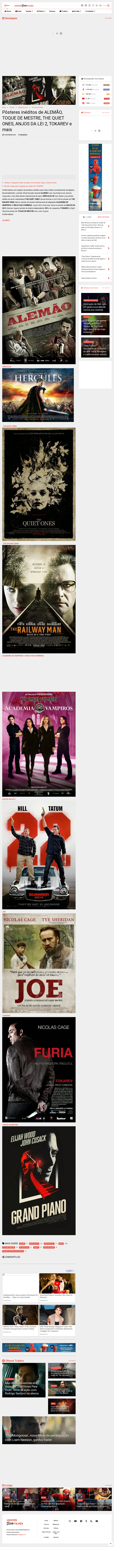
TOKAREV (6, 1016)
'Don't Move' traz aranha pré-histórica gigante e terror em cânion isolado (60, 1409)
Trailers (64, 11)
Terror (53, 1403)
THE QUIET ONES (10, 426)
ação (7, 1431)
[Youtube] (90, 5)
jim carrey (87, 317)
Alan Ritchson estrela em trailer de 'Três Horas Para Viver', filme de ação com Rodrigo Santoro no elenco (22, 1388)
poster (12, 107)
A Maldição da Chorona (91, 300)
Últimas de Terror (91, 288)
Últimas (87, 113)
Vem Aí (46, 1524)
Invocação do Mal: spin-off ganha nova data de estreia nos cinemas (95, 307)
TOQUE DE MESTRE (10, 1125)
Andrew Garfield (56, 1368)
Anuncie (56, 1537)
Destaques (10, 18)
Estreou (52, 11)
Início (4, 107)
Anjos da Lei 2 (23, 107)
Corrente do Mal (88, 342)
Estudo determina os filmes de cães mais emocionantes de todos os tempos (93, 1503)
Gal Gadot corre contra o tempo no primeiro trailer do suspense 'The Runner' (61, 1391)
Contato (46, 1537)
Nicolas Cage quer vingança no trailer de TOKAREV (23, 186)
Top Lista (44, 1497)
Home (8, 11)
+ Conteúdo (89, 11)
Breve (19, 11)
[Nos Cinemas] (39, 1351)
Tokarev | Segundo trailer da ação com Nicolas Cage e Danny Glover (30, 183)
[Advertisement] (57, 56)
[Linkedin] (101, 5)
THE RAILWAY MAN (10, 543)
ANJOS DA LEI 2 (8, 799)
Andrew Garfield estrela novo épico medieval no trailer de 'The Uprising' (60, 1373)
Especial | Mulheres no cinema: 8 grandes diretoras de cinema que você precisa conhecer (55, 1503)
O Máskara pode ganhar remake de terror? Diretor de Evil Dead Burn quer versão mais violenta (94, 326)
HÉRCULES (6, 367)
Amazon (53, 1386)
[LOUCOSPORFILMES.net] (24, 6)
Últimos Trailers (14, 1360)
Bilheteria (56, 1524)
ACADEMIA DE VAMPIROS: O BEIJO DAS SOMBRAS (23, 656)
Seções (28, 11)
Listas (8, 1485)
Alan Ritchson (10, 1379)
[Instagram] (93, 5)
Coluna (7, 1500)
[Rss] (97, 5)
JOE (3, 912)
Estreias (46, 1528)
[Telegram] (82, 5)
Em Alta (76, 11)
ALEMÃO (5, 220)
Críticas (55, 1528)
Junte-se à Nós (55, 1532)
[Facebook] (86, 5)
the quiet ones (37, 107)
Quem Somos (46, 1532)
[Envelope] (97, 1521)
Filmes (41, 11)
